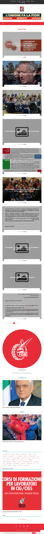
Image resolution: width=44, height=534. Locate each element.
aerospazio (18, 454)
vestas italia (20, 465)
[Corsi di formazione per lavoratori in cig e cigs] (22, 490)
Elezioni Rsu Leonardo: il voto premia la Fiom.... (14, 441)
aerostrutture (23, 454)
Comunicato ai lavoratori (22, 219)
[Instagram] (20, 526)
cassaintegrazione (32, 456)
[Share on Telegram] (24, 57)
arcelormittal (11, 456)
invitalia (14, 461)
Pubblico (32, 1)
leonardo (19, 461)
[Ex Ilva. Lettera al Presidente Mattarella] (22, 393)
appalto (34, 454)
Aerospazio (28, 1)
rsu (37, 463)
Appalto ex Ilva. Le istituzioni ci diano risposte (22, 74)
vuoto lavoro (26, 465)
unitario (14, 465)
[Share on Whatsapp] (22, 57)
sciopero (4, 465)
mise (4, 463)
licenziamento (35, 461)
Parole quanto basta (26, 530)
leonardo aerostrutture (27, 461)
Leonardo (23, 1)
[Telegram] (24, 2)
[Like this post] (18, 57)
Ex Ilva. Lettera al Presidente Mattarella (11, 407)
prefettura (23, 463)
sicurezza (9, 465)
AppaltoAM (19, 1)
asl (16, 456)
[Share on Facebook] (19, 57)
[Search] (40, 23)
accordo (12, 454)
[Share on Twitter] (21, 57)
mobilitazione (9, 463)
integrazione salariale (7, 461)
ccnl (38, 456)
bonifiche (25, 456)
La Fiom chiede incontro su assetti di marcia (22, 306)
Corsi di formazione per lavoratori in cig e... (12, 511)
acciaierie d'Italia (6, 454)
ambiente (29, 454)
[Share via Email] (25, 57)
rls (34, 463)
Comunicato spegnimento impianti (22, 277)
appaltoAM (5, 456)
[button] (4, 394)
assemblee (20, 456)
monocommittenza (16, 463)
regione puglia (29, 463)
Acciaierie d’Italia (13, 1)
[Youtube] (22, 2)
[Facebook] (19, 2)
